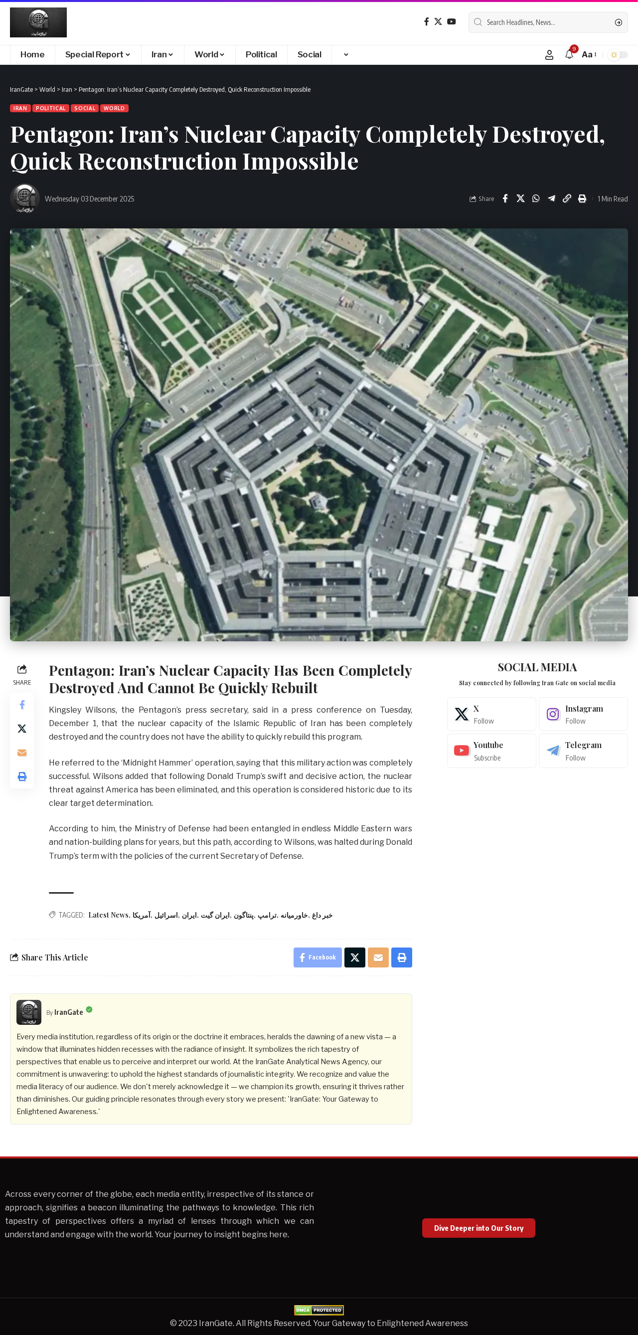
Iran (20, 108)
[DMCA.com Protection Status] (319, 1310)
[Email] (22, 752)
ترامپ (267, 915)
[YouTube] (452, 21)
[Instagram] (583, 714)
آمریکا (142, 915)
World (114, 108)
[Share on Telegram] (551, 198)
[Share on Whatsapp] (536, 198)
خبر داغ (322, 915)
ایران (189, 915)
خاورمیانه (294, 915)
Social (84, 108)
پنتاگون (244, 915)
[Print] (582, 198)
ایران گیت (215, 915)
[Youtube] (491, 751)
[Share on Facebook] (505, 198)
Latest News (108, 915)
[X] (438, 21)
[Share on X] (520, 198)
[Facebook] (427, 21)
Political (51, 108)
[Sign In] (549, 55)
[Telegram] (583, 751)
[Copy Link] (567, 198)
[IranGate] (38, 22)
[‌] (345, 55)
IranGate (68, 1011)
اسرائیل (166, 915)
